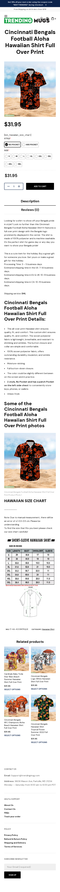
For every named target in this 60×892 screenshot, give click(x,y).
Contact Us (9, 809)
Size (6, 150)
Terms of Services (13, 846)
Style (7, 138)
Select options (12, 689)
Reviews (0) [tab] (30, 210)
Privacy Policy (11, 835)
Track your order (12, 816)
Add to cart (40, 186)
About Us (8, 805)
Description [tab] (30, 201)
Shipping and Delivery (15, 842)
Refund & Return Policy (15, 839)
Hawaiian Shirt (48, 629)
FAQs (6, 813)
